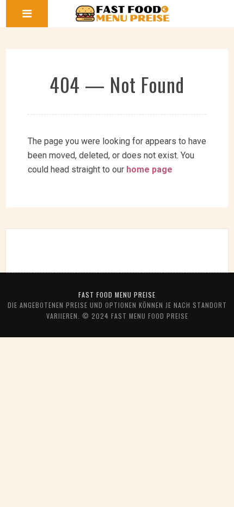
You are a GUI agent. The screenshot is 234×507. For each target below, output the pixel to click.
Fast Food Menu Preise (117, 294)
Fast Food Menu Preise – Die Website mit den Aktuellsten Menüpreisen (123, 13)
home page (149, 169)
